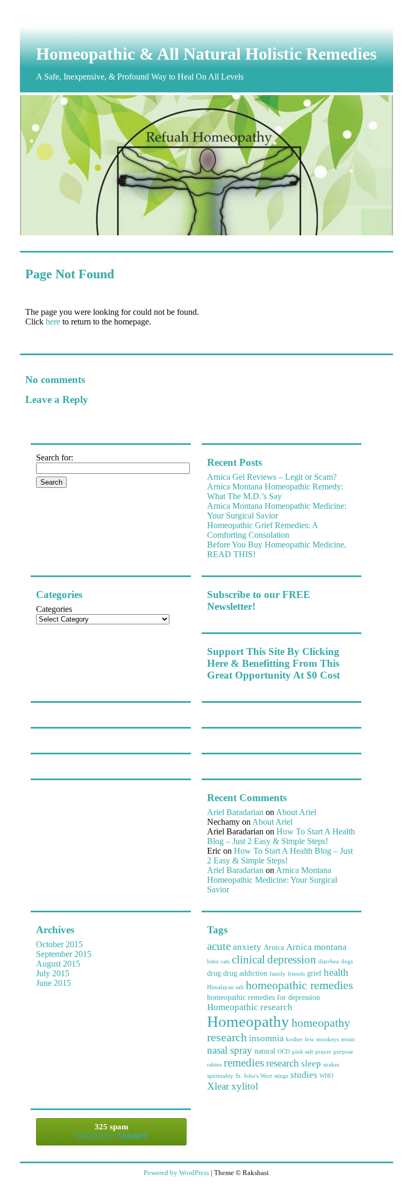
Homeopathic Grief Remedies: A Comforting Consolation (262, 530)
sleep (311, 1063)
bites (212, 961)
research (282, 1063)
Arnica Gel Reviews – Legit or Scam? (272, 476)
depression (291, 959)
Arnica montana (316, 947)
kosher (294, 1039)
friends (296, 974)
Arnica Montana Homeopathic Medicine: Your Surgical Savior (276, 510)
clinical (248, 959)
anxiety (247, 947)
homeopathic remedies (299, 985)
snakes (331, 1065)
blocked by (111, 1131)
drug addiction (245, 973)
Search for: (54, 457)
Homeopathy (248, 1021)
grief (314, 973)
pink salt (302, 1052)
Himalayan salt (225, 987)
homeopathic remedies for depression (263, 997)
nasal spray (229, 1050)
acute (219, 946)
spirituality (220, 1076)
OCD (283, 1052)
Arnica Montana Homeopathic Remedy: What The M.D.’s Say (275, 491)
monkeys (327, 1039)
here (53, 321)
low (309, 1039)
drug (214, 973)
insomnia (266, 1038)
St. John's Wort (254, 1076)
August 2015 (58, 963)
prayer (323, 1052)
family (277, 974)
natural (264, 1051)
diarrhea (328, 961)
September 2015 (63, 954)
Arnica (274, 947)
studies (303, 1075)
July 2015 (52, 973)
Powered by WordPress (176, 1173)
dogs (347, 961)
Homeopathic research (250, 1007)
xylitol (244, 1086)
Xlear (218, 1086)
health (336, 972)
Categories (54, 609)
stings (281, 1076)
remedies (244, 1062)
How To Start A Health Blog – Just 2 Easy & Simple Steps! (281, 836)
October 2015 (59, 944)
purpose (343, 1052)
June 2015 (53, 983)
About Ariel (296, 812)
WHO (326, 1076)
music (348, 1039)
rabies (214, 1065)
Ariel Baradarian (235, 812)
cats (225, 961)
